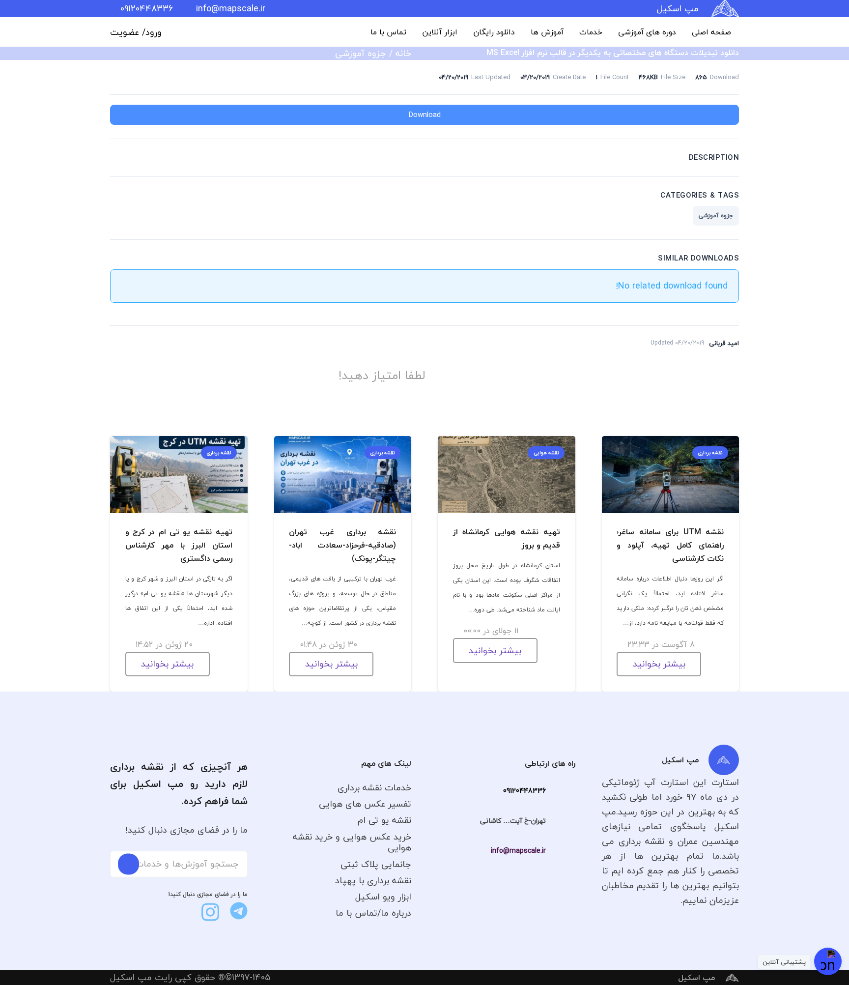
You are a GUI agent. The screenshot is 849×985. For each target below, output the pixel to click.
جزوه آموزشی (360, 53)
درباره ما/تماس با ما (373, 913)
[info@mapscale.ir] (560, 850)
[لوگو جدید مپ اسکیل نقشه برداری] (725, 8)
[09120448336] (560, 790)
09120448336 (524, 790)
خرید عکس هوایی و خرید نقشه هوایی (352, 842)
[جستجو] (128, 863)
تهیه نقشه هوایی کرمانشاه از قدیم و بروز (506, 538)
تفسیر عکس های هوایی (365, 803)
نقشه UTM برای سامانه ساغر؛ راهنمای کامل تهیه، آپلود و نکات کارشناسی (670, 545)
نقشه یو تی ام (384, 820)
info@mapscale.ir (518, 850)
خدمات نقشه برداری (374, 787)
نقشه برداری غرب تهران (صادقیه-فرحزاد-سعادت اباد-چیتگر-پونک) (342, 545)
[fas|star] (239, 911)
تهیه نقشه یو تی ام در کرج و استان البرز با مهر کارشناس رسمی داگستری (178, 545)
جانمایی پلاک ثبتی (375, 864)
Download (425, 114)
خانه (403, 53)
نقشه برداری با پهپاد (373, 880)
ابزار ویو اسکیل (383, 896)
